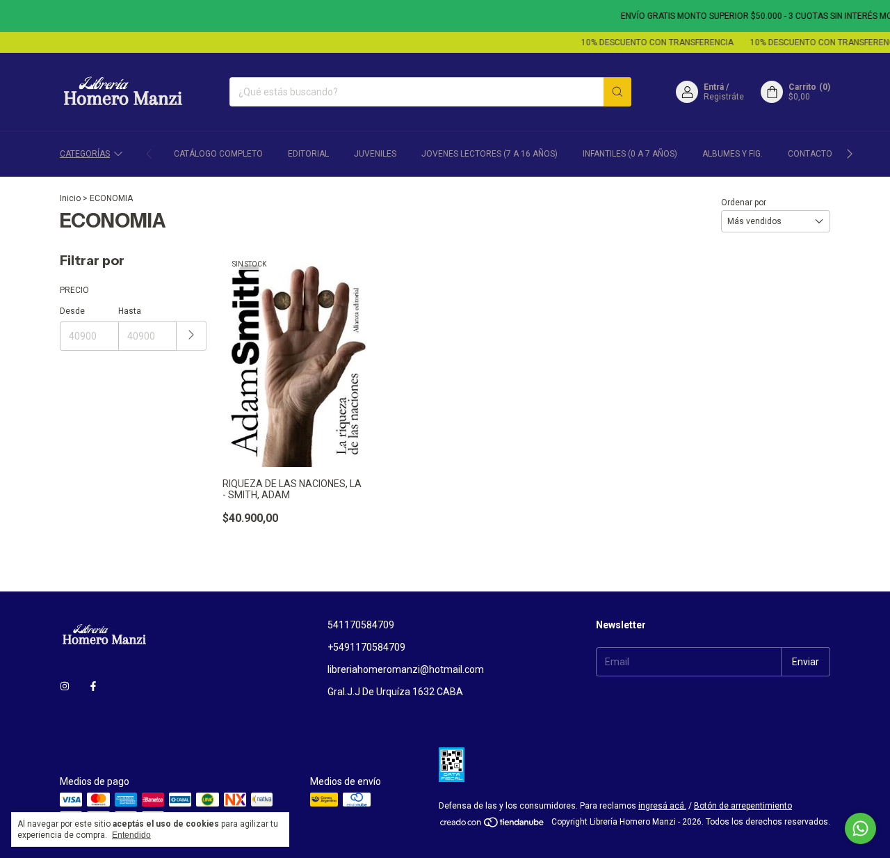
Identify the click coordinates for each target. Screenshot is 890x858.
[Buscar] (617, 91)
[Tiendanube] (493, 825)
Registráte (724, 97)
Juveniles (375, 154)
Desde (72, 311)
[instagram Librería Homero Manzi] (65, 686)
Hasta (129, 311)
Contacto (810, 154)
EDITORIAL (308, 154)
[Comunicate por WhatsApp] (860, 828)
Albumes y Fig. (732, 154)
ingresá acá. (662, 806)
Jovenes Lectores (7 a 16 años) (489, 154)
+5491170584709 (366, 647)
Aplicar (192, 336)
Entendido (131, 835)
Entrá (714, 87)
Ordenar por (743, 202)
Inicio (70, 198)
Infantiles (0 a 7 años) (630, 154)
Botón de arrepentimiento (743, 806)
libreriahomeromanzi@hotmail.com (405, 669)
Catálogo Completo (218, 154)
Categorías (85, 154)
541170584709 (360, 624)
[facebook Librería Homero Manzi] (93, 686)
